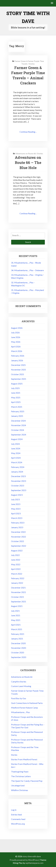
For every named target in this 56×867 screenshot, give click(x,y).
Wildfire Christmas (19, 790)
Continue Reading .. (28, 132)
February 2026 (17, 355)
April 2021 (16, 624)
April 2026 (16, 346)
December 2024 (18, 420)
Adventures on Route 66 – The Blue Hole (28, 162)
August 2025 (17, 383)
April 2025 (16, 402)
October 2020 (17, 652)
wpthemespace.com (34, 863)
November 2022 (18, 536)
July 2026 (15, 332)
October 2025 (17, 374)
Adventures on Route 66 (25, 153)
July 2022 (15, 555)
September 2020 (18, 657)
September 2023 (18, 490)
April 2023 (16, 513)
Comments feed (18, 819)
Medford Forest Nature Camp (24, 707)
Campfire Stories (18, 681)
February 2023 (17, 522)
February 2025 (17, 411)
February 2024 (17, 467)
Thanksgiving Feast (19, 771)
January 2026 (17, 360)
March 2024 (16, 462)
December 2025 (18, 365)
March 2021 (16, 629)
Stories (32, 64)
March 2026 (16, 351)
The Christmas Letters (21, 776)
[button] (52, 3)
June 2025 (15, 393)
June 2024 (15, 448)
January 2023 (17, 527)
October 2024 (17, 430)
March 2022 (16, 573)
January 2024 (17, 471)
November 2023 (18, 481)
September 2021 (18, 601)
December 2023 (18, 476)
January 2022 (17, 583)
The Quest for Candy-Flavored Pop (26, 781)
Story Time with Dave (32, 856)
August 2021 (17, 606)
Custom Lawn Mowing (21, 686)
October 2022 (17, 541)
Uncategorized (17, 785)
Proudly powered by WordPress (24, 860)
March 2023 (16, 518)
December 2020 (18, 643)
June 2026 (15, 337)
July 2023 (15, 499)
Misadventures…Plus (20, 712)
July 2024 (15, 444)
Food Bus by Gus (18, 698)
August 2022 (17, 550)
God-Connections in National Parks (27, 703)
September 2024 (18, 434)
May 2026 (15, 342)
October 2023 (17, 485)
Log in (13, 810)
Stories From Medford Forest (24, 759)
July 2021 (15, 611)
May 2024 (15, 453)
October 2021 (17, 597)
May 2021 (15, 620)
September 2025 (18, 379)
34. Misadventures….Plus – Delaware (27, 270)
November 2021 (18, 592)
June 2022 (15, 559)
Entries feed (16, 814)
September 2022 (18, 546)
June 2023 (15, 504)
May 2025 (15, 397)
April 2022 (16, 569)
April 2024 (16, 457)
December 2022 (18, 532)
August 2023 (17, 495)
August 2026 (17, 328)
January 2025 (17, 416)
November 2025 (18, 369)
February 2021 (17, 634)
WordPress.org (18, 823)
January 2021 (17, 638)
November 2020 (18, 648)
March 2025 (16, 407)
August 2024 (17, 439)
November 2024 (18, 425)
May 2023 (15, 508)
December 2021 (18, 587)
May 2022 (15, 564)
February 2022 (17, 578)
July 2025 (15, 388)
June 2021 (15, 615)
